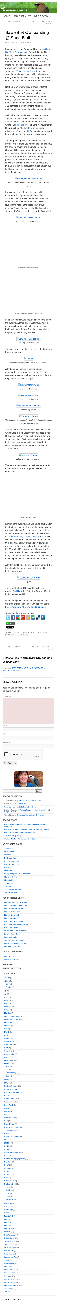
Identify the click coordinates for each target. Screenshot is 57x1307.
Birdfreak (7, 855)
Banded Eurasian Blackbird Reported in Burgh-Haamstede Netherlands (25, 825)
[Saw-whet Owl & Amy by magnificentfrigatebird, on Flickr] (28, 578)
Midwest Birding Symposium (14, 1159)
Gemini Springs (9, 1099)
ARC (6, 991)
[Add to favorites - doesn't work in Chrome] (28, 617)
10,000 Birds (8, 848)
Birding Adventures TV (12, 918)
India (6, 1121)
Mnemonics (8, 1168)
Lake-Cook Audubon (11, 934)
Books (6, 1029)
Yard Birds (8, 1289)
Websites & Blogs (10, 1279)
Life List (7, 1146)
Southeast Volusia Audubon (14, 940)
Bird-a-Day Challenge (12, 1019)
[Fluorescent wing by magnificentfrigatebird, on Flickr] (28, 416)
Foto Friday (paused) (11, 1092)
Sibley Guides (9, 880)
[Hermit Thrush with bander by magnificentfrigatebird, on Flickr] (28, 179)
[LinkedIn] (43, 617)
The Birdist (8, 886)
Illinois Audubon (10, 1118)
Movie (6, 1171)
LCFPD (7, 1143)
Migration (7, 1162)
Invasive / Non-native (11, 1127)
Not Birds (7, 1203)
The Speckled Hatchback (13, 890)
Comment (7, 696)
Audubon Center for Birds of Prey (16, 905)
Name (5, 726)
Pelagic (7, 1219)
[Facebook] (13, 617)
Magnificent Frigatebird (12, 1152)
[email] (23, 617)
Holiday (7, 1111)
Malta (8, 1070)
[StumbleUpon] (33, 617)
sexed (21, 125)
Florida (8, 1187)
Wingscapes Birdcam (11, 1282)
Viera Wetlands (9, 1270)
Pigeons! (7, 1225)
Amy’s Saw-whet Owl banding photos (28, 607)
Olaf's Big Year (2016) (12, 864)
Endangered (8, 1060)
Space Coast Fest (10, 1257)
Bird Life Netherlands (11, 915)
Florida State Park (10, 1089)
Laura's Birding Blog (11, 861)
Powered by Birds (12, 1299)
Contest (7, 1048)
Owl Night (17, 591)
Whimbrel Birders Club (12, 947)
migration (16, 99)
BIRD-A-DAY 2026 (42, 16)
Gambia (9, 987)
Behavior (7, 1010)
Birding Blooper (10, 1022)
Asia (5, 997)
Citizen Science (10, 1041)
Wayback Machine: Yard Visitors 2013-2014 (20, 839)
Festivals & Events (10, 1086)
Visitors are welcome (26, 71)
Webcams (7, 1276)
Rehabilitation (9, 1238)
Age (32, 131)
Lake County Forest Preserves (15, 931)
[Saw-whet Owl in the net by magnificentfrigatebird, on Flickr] (28, 218)
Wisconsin (9, 1200)
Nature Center (9, 1181)
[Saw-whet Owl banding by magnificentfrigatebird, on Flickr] (28, 339)
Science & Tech (9, 1241)
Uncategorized (9, 1263)
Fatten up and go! (11, 21)
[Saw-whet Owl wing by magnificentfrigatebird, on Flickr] (28, 385)
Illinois (43, 632)
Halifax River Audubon (12, 928)
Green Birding (9, 1102)
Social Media (9, 1251)
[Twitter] (8, 617)
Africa (6, 981)
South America (9, 1254)
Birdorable (8, 1026)
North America (9, 1184)
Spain (8, 1076)
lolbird (6, 1149)
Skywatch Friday (10, 1248)
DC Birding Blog (10, 858)
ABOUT (6, 16)
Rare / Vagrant (9, 1235)
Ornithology (8, 1210)
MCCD (6, 1156)
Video (6, 1267)
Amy (9, 42)
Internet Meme (9, 1124)
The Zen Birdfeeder (11, 893)
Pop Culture (8, 1229)
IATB (37, 632)
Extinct (6, 1080)
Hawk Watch (8, 1105)
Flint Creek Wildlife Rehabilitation (16, 924)
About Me (22, 804)
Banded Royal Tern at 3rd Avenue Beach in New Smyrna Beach (27, 829)
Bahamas (7, 1004)
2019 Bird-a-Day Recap (27, 807)
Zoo (5, 1292)
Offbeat (6, 1206)
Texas (8, 1196)
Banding (31, 632)
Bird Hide (7, 1013)
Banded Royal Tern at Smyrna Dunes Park (19, 833)
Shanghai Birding (10, 877)
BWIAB (6, 1032)
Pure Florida (8, 871)
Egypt (8, 984)
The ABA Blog (9, 883)
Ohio (7, 1193)
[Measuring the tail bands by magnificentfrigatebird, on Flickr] (28, 406)
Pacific (6, 1213)
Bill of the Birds (9, 852)
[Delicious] (38, 617)
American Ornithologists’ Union (15, 902)
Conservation (9, 1045)
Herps (6, 1108)
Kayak (6, 1133)
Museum (7, 1175)
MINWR (7, 1165)
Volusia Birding (9, 1273)
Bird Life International (12, 912)
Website (6, 743)
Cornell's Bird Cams (11, 959)
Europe (7, 1064)
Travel (6, 1260)
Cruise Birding (9, 1054)
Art (5, 994)
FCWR (6, 1083)
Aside (6, 1000)
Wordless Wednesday (12, 1285)
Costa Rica (8, 1051)
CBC (6, 1035)
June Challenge (10, 1130)
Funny (6, 1096)
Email (5, 734)
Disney (6, 1057)
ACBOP (7, 978)
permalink (23, 635)
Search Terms (9, 1244)
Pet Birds (7, 1222)
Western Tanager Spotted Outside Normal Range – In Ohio (27, 811)
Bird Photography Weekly (13, 1016)
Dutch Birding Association (13, 921)
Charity (6, 1038)
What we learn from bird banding (43, 648)
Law (5, 1140)
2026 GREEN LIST (22, 16)
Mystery (7, 1178)
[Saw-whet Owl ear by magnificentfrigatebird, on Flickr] (28, 455)
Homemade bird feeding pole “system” (30, 815)
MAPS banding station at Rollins (24, 536)
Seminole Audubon (11, 937)
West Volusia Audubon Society (15, 943)
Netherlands (10, 1073)
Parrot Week (8, 1216)
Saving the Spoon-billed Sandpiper (17, 874)
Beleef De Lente (10, 956)
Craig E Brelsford (10, 807)
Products (7, 1232)
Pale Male (8, 867)
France (8, 1066)
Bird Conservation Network (14, 909)
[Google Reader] (18, 617)
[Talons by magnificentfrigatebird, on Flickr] (28, 359)
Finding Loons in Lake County (30, 801)
